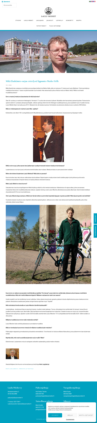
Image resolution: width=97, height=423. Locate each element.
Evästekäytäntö (70, 419)
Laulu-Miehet (48, 12)
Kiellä (70, 415)
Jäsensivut (6, 1)
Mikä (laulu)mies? (12, 368)
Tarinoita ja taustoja (26, 368)
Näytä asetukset (86, 415)
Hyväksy (55, 415)
